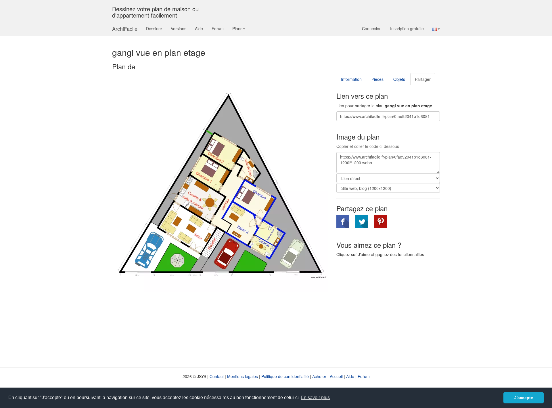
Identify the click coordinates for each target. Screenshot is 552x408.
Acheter (319, 376)
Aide (199, 28)
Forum (218, 28)
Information (351, 79)
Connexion (372, 28)
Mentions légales (242, 376)
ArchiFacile (124, 28)
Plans (237, 28)
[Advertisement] (384, 320)
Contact (217, 376)
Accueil (336, 376)
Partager (423, 79)
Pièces (377, 79)
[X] (361, 221)
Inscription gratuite (407, 28)
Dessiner (154, 28)
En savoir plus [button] (315, 397)
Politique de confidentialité (285, 376)
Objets (399, 79)
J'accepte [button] (523, 397)
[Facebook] (342, 221)
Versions (178, 28)
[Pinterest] (380, 221)
